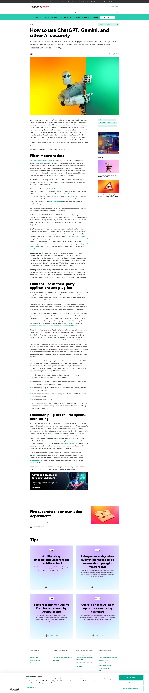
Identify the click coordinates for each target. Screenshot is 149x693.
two (54, 201)
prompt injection (68, 443)
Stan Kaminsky (37, 54)
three (59, 201)
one (51, 201)
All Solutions (102, 671)
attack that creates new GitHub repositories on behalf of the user (54, 326)
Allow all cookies (131, 677)
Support (56, 12)
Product (32, 12)
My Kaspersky (114, 6)
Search (117, 24)
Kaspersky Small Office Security (61, 655)
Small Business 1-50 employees (71, 1)
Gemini (101, 126)
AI (32, 24)
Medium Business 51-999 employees (91, 1)
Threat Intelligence (104, 668)
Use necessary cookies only (131, 688)
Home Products (55, 1)
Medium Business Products (84, 650)
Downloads (48, 12)
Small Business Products (60, 650)
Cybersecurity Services (105, 655)
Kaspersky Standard (35, 655)
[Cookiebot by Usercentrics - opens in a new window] (14, 689)
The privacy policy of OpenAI (41, 160)
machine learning (111, 126)
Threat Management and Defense (108, 657)
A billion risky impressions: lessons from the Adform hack (51, 560)
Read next (34, 507)
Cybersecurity (112, 123)
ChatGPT (102, 123)
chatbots (112, 120)
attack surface (35, 460)
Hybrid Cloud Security (104, 663)
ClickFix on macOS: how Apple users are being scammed (97, 608)
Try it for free (108, 17)
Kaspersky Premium (35, 660)
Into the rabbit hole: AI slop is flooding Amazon (107, 175)
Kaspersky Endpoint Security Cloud (62, 657)
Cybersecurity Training (105, 665)
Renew (40, 12)
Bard (105, 120)
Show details (30, 687)
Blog (74, 12)
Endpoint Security (103, 660)
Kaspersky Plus (34, 657)
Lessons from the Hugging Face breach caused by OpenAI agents (108, 195)
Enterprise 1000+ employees (111, 1)
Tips (52, 550)
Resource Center (65, 12)
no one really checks (57, 340)
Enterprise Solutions (105, 650)
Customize (130, 682)
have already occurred (62, 189)
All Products (33, 663)
